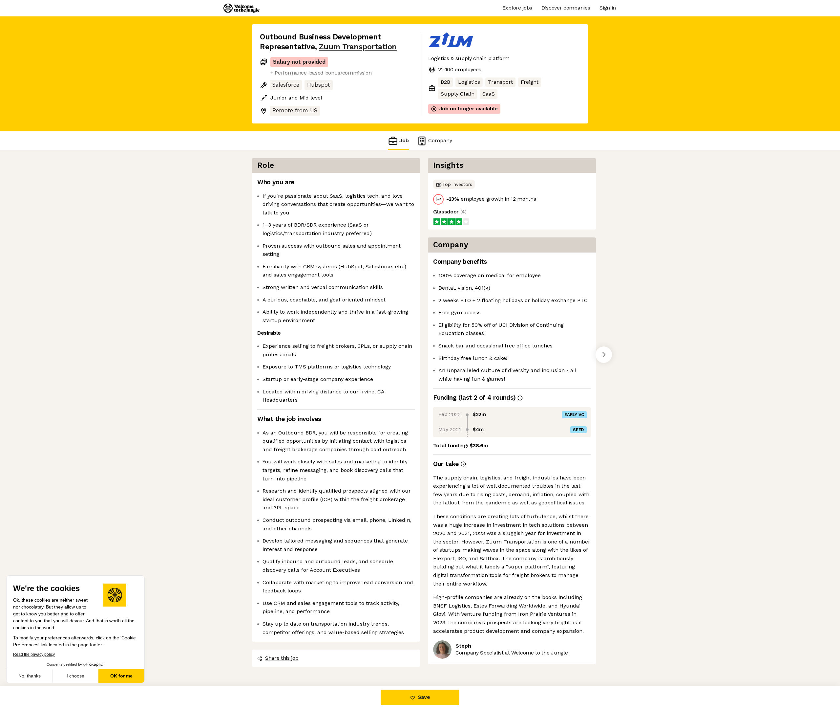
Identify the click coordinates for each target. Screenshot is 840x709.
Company (440, 140)
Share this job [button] (282, 658)
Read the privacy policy (34, 654)
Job (404, 140)
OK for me (121, 675)
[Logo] (241, 8)
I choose (75, 675)
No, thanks (29, 675)
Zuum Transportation (358, 46)
